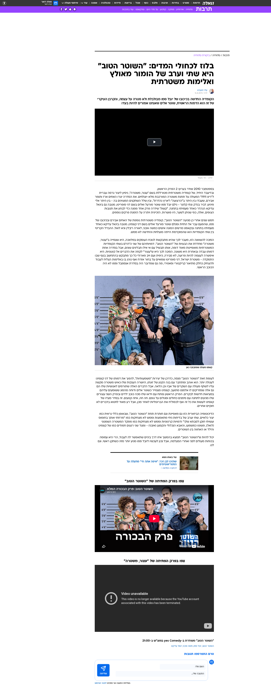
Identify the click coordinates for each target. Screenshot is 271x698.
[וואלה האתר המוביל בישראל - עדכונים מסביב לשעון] (208, 3)
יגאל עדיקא (176, 646)
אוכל (138, 3)
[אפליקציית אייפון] (70, 9)
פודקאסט (140, 10)
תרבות (164, 3)
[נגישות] (4, 3)
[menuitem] (194, 3)
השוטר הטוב (208, 646)
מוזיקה (171, 10)
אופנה (94, 3)
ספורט (186, 3)
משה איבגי (188, 646)
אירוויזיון (180, 10)
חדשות (196, 3)
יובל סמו (197, 646)
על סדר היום (152, 10)
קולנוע (163, 10)
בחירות (175, 3)
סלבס (155, 3)
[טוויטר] (66, 9)
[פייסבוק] (61, 9)
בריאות (128, 3)
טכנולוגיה (105, 3)
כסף (146, 3)
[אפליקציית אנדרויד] (75, 9)
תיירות (117, 3)
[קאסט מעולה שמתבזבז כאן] (154, 323)
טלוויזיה (189, 10)
